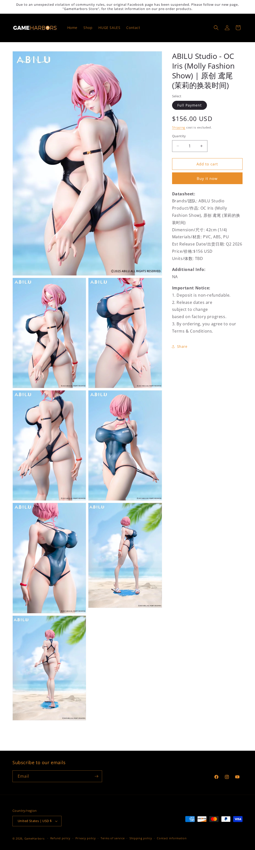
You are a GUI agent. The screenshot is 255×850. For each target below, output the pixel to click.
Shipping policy (140, 838)
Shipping (179, 127)
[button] (216, 27)
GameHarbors (34, 838)
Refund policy (60, 838)
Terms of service (113, 838)
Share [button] (182, 346)
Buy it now (207, 178)
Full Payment (189, 105)
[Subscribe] (96, 776)
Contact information (172, 838)
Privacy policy (85, 838)
